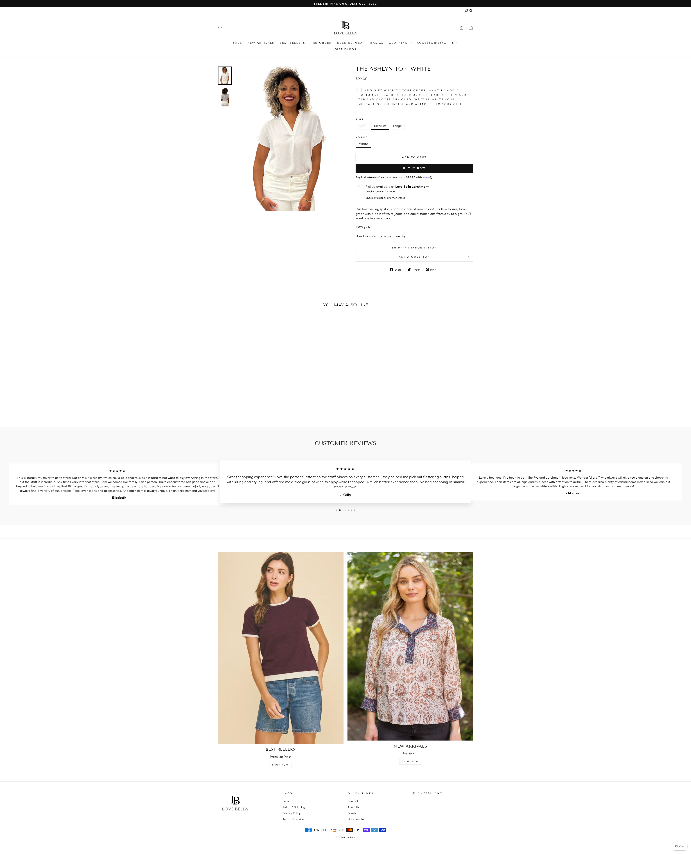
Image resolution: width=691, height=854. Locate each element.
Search (287, 801)
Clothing (399, 42)
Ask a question (414, 256)
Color (362, 136)
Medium (380, 126)
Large (397, 126)
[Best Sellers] (281, 648)
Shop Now (280, 764)
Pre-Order (321, 42)
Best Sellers (292, 42)
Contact (352, 801)
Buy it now (414, 168)
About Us (353, 807)
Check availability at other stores (385, 197)
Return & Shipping (294, 807)
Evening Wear (351, 42)
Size (360, 118)
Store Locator (356, 819)
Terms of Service (293, 819)
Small (363, 126)
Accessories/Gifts (436, 42)
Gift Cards (346, 49)
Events (351, 813)
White (363, 144)
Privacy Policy (292, 813)
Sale (237, 42)
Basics (376, 42)
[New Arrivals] (410, 646)
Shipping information (414, 247)
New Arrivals (260, 42)
